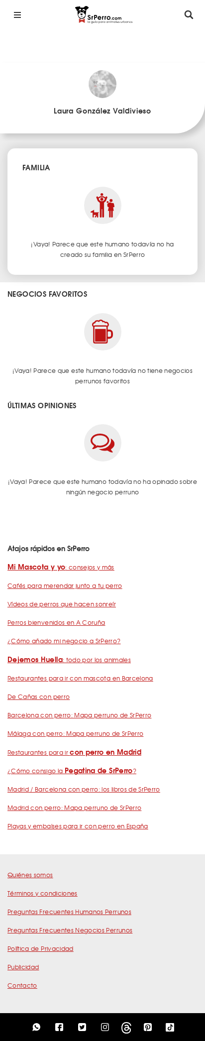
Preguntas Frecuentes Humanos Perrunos (69, 911)
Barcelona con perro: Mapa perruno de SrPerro (79, 714)
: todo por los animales (69, 659)
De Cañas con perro (38, 696)
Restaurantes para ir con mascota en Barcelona (80, 678)
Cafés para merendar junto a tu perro (64, 585)
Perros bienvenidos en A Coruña (56, 622)
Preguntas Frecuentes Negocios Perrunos (69, 929)
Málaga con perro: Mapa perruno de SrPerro (75, 733)
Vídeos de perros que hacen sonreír (61, 603)
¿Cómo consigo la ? (71, 770)
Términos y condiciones (42, 893)
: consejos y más (60, 567)
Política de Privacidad (40, 948)
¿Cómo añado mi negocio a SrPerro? (64, 640)
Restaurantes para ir (74, 752)
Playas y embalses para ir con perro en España (77, 825)
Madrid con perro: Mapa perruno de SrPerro (74, 807)
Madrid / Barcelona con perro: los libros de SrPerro (83, 789)
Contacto (22, 985)
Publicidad (23, 966)
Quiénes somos (30, 874)
